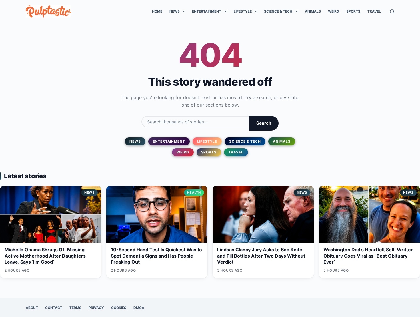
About (32, 308)
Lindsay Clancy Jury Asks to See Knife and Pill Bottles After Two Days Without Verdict (261, 256)
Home (157, 11)
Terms (75, 308)
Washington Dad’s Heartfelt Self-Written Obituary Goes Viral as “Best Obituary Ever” (368, 256)
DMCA (138, 308)
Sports (353, 11)
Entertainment (206, 11)
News (174, 11)
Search (263, 123)
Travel (374, 11)
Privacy (96, 308)
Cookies (118, 308)
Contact (53, 308)
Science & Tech (278, 11)
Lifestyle (243, 11)
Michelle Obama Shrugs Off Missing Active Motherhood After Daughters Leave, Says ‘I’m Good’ (45, 256)
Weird (333, 11)
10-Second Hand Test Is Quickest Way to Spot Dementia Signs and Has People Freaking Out (156, 256)
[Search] (392, 11)
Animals (313, 11)
